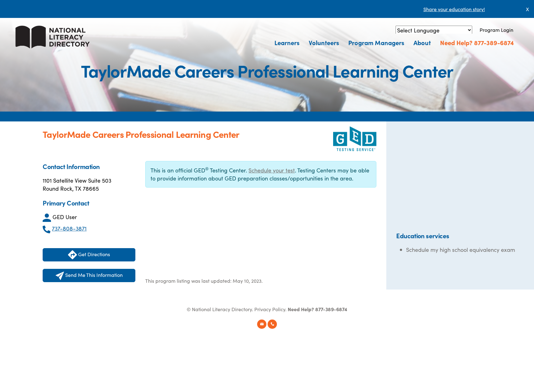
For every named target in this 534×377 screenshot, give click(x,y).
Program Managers (376, 42)
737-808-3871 (69, 228)
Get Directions (93, 254)
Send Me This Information (93, 274)
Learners (286, 42)
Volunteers (324, 42)
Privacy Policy (269, 309)
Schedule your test (271, 170)
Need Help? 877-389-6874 (477, 42)
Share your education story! (454, 9)
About (422, 42)
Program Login (496, 29)
